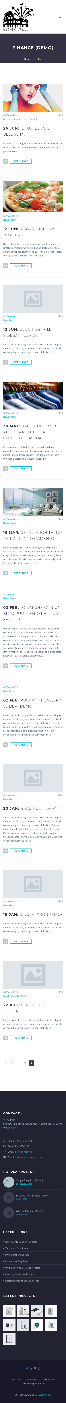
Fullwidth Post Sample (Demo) (32, 1195)
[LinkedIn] (31, 1368)
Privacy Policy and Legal (17, 1254)
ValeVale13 (12, 115)
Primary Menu (60, 17)
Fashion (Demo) (11, 119)
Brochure (31, 1380)
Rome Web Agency (42, 1394)
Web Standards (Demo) (15, 995)
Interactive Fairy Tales (16, 1261)
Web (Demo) (9, 320)
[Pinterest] (39, 1368)
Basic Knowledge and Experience (22, 1280)
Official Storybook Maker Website (22, 1267)
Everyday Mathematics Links (20, 1274)
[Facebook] (27, 1368)
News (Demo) (30, 119)
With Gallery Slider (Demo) (30, 1210)
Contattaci (16, 1380)
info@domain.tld (23, 1151)
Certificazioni (49, 1380)
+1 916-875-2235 (24, 1140)
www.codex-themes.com (30, 1157)
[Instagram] (35, 1368)
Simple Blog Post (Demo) (29, 1180)
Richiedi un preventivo (33, 1383)
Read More (21, 161)
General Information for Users (21, 1241)
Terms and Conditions (16, 1248)
